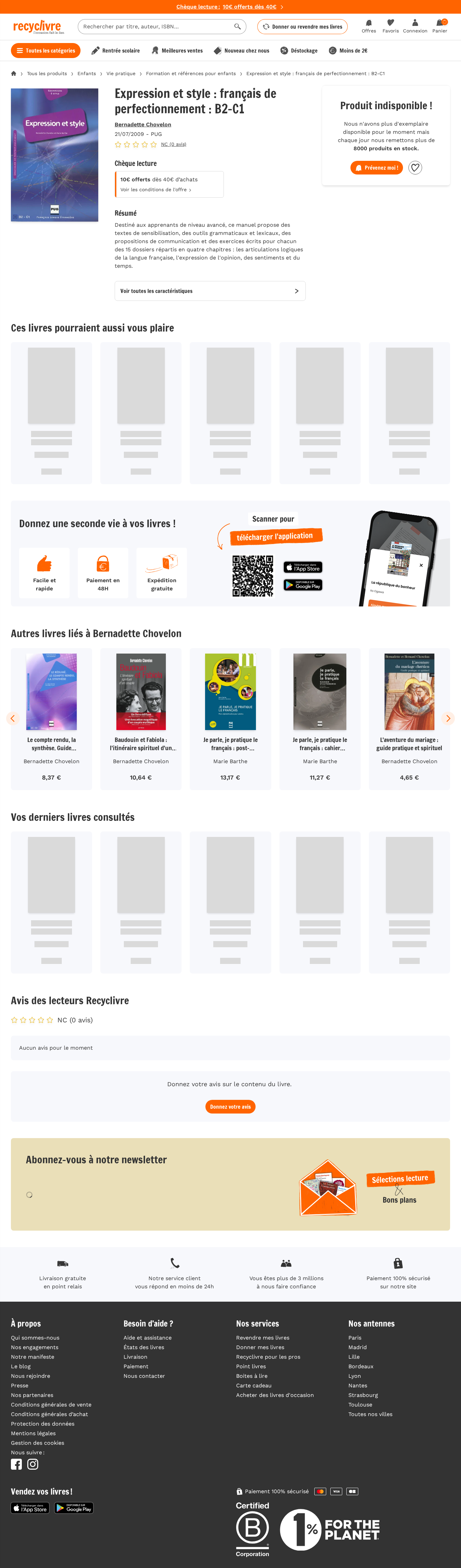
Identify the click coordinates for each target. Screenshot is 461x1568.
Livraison (135, 1357)
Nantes (357, 1385)
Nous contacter (144, 1376)
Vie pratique (120, 73)
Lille (354, 1357)
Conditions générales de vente (51, 1404)
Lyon (354, 1376)
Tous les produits (47, 73)
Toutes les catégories (50, 50)
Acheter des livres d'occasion (275, 1395)
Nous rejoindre (30, 1376)
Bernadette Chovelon (143, 124)
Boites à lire (252, 1376)
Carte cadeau (254, 1385)
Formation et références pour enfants (191, 73)
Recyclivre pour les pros (268, 1357)
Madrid (357, 1347)
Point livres (251, 1366)
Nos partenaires (32, 1395)
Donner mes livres (260, 1347)
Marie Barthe (230, 761)
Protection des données (42, 1423)
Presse (19, 1385)
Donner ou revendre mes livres (307, 26)
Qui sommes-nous (35, 1337)
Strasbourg (363, 1395)
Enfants (86, 73)
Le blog (21, 1366)
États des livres (144, 1347)
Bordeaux (361, 1366)
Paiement (136, 1366)
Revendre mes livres (262, 1337)
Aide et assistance (148, 1337)
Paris (354, 1337)
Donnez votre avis (230, 1106)
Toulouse (360, 1404)
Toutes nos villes (370, 1414)
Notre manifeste (32, 1357)
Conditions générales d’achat (49, 1414)
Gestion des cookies (37, 1443)
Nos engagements (34, 1347)
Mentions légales (33, 1433)
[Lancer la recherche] (238, 26)
